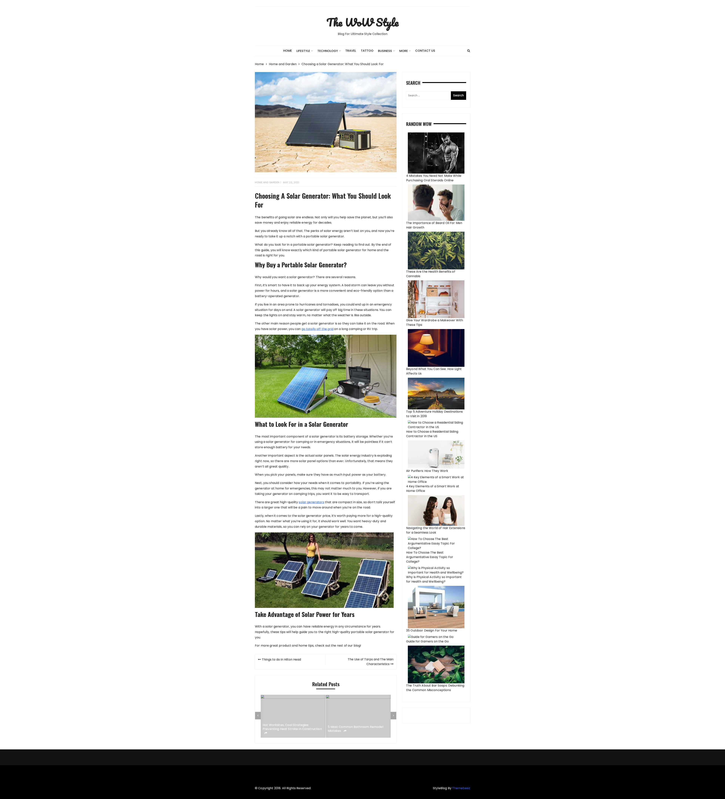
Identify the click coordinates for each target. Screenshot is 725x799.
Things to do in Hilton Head (281, 659)
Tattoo (367, 50)
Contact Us (425, 50)
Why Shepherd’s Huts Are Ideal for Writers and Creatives (353, 729)
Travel (350, 50)
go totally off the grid (317, 329)
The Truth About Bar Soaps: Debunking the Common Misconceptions (435, 687)
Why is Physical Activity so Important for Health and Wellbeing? (434, 579)
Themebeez (461, 788)
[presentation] (258, 715)
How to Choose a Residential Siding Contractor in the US (432, 433)
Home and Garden (267, 182)
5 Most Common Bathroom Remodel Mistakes (290, 729)
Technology (327, 51)
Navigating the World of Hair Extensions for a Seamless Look (435, 530)
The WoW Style (362, 22)
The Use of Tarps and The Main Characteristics (370, 661)
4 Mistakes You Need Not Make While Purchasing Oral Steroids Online (433, 178)
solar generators (311, 502)
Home (287, 50)
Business (385, 51)
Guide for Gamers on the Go (427, 641)
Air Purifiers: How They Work (427, 471)
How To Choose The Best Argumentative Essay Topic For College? (429, 557)
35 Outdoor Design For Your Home (431, 630)
